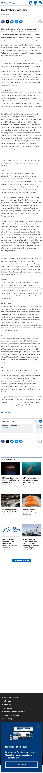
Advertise (7, 701)
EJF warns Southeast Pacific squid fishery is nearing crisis (10, 480)
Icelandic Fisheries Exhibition (14, 712)
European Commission (9, 425)
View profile (5, 427)
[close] (41, 17)
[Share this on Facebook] (3, 22)
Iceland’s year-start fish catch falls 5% (9, 511)
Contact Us (8, 708)
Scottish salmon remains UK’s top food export (29, 512)
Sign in (15, 17)
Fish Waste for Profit (11, 715)
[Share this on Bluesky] (16, 22)
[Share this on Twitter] (7, 22)
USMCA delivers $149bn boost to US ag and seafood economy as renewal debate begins (31, 543)
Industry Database (11, 697)
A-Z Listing (8, 719)
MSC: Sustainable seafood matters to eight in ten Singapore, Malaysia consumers (10, 543)
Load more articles (21, 560)
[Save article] (40, 22)
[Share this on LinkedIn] (12, 22)
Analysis (7, 412)
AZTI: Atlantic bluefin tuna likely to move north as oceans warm (31, 481)
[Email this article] (21, 22)
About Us (7, 704)
